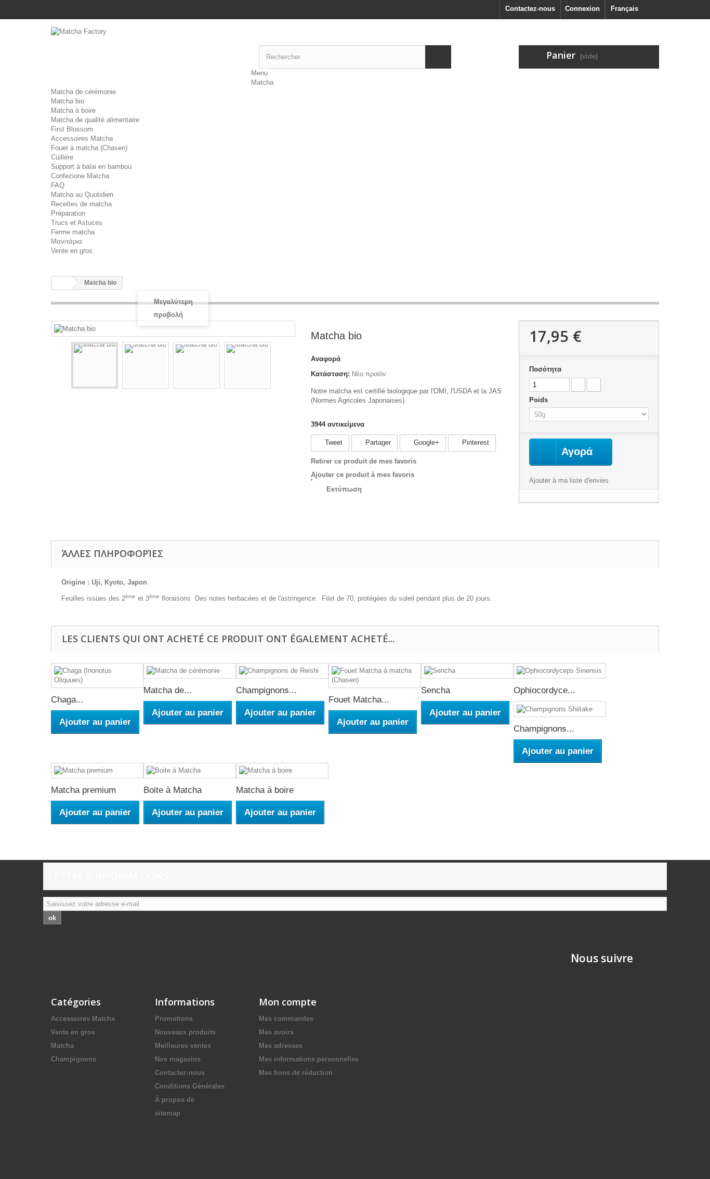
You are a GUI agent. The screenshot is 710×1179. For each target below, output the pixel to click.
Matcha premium (83, 790)
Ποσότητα (545, 369)
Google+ (425, 442)
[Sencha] (467, 671)
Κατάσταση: (330, 374)
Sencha (435, 690)
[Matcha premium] (97, 771)
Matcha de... (167, 690)
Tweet (333, 442)
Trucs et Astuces (76, 223)
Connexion (582, 8)
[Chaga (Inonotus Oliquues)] (97, 675)
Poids (539, 400)
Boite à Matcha (172, 790)
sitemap (167, 1113)
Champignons (73, 1059)
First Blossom (72, 129)
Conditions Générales (190, 1086)
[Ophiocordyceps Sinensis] (560, 671)
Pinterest (474, 442)
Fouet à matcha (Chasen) (89, 148)
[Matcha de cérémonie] (189, 671)
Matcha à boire (73, 110)
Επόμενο (280, 367)
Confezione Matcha (80, 176)
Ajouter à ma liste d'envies (569, 480)
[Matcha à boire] (282, 771)
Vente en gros (72, 251)
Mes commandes (286, 1019)
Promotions (174, 1019)
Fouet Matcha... (358, 700)
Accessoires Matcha (82, 138)
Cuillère (62, 157)
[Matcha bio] (94, 365)
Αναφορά (325, 359)
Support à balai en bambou (91, 166)
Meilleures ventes (183, 1046)
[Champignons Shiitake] (560, 709)
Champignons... (266, 690)
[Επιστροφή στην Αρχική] (62, 282)
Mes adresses (281, 1046)
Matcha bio (67, 101)
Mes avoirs (276, 1032)
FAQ (57, 185)
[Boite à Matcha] (189, 771)
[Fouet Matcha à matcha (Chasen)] (374, 675)
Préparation (68, 213)
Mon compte (288, 1002)
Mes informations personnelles (309, 1059)
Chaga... (67, 700)
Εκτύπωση (344, 489)
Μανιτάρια (66, 241)
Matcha (262, 82)
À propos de (174, 1100)
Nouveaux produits (185, 1032)
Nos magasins (178, 1059)
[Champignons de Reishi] (282, 671)
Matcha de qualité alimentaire (95, 120)
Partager (377, 442)
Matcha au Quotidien (82, 194)
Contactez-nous (530, 8)
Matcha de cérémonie (83, 92)
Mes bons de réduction (296, 1073)
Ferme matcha (73, 232)
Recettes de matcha (81, 204)
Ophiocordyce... (544, 690)
